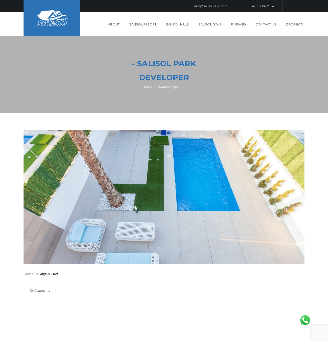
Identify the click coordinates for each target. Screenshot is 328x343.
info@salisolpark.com (211, 6)
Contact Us (265, 24)
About (114, 24)
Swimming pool (169, 87)
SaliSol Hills (177, 24)
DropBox (294, 24)
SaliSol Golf (209, 24)
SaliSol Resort (142, 24)
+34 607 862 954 (261, 6)
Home (148, 87)
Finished (238, 24)
